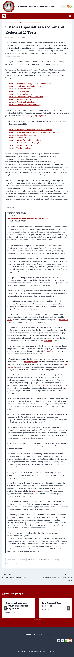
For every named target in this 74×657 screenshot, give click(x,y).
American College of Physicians (21, 91)
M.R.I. (9, 319)
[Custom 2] (70, 6)
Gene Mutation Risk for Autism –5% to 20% (57, 577)
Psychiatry (55, 560)
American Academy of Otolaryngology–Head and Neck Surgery (34, 132)
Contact (27, 634)
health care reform (43, 385)
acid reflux (48, 340)
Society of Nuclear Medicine (20, 148)
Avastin (34, 491)
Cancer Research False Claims (14, 576)
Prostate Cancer (43, 560)
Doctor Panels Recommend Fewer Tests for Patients (27, 218)
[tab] (33, 619)
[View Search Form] (4, 16)
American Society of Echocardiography (24, 142)
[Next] (68, 608)
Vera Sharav (11, 37)
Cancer (10, 472)
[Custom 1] (68, 6)
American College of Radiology (21, 94)
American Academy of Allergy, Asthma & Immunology (30, 83)
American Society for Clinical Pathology (25, 140)
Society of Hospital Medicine (20, 145)
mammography (30, 361)
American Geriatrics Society (20, 137)
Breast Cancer (11, 560)
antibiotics (63, 319)
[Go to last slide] (5, 608)
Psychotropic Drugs (13, 564)
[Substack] (70, 640)
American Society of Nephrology (22, 102)
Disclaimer (37, 634)
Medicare (65, 385)
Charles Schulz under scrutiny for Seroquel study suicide (16, 605)
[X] (65, 6)
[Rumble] (66, 640)
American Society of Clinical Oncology (24, 99)
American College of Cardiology (21, 88)
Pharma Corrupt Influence (31, 23)
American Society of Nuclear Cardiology (25, 104)
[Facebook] (62, 6)
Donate (47, 634)
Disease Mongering (12, 23)
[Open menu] (70, 15)
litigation (22, 560)
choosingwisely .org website (36, 115)
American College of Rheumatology (23, 135)
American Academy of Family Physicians (25, 86)
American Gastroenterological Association (26, 96)
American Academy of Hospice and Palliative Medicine (30, 129)
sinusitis (26, 322)
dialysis (47, 351)
